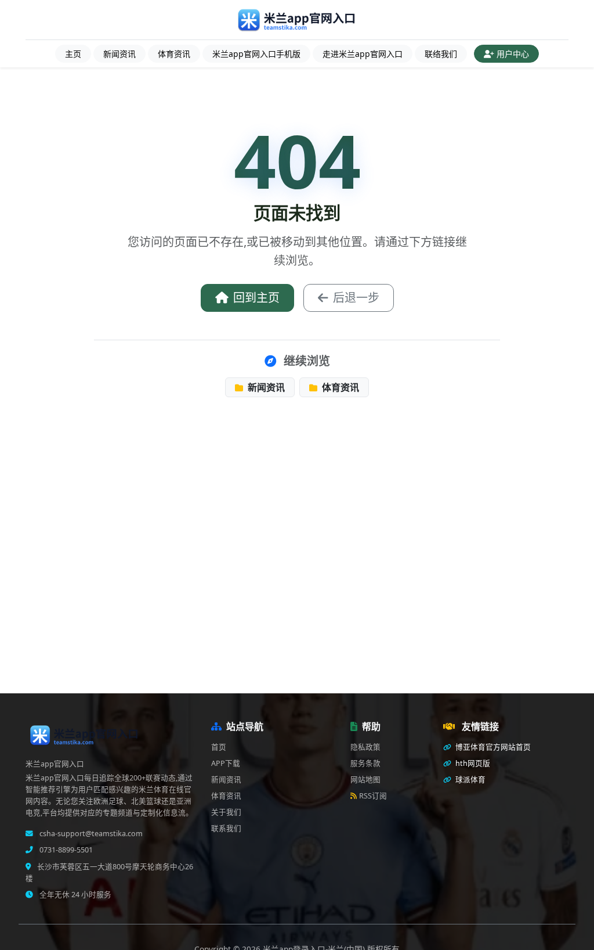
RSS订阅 (373, 796)
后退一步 (356, 297)
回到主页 (256, 297)
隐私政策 (365, 747)
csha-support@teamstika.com (90, 834)
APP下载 (225, 763)
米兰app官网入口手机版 (256, 53)
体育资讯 (174, 53)
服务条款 (365, 763)
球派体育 (470, 780)
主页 (73, 53)
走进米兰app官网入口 (363, 53)
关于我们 (226, 812)
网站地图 (365, 780)
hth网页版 (472, 763)
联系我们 (226, 828)
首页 (218, 747)
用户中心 (513, 53)
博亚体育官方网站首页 (492, 747)
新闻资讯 (119, 53)
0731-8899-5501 (65, 850)
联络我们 (441, 53)
